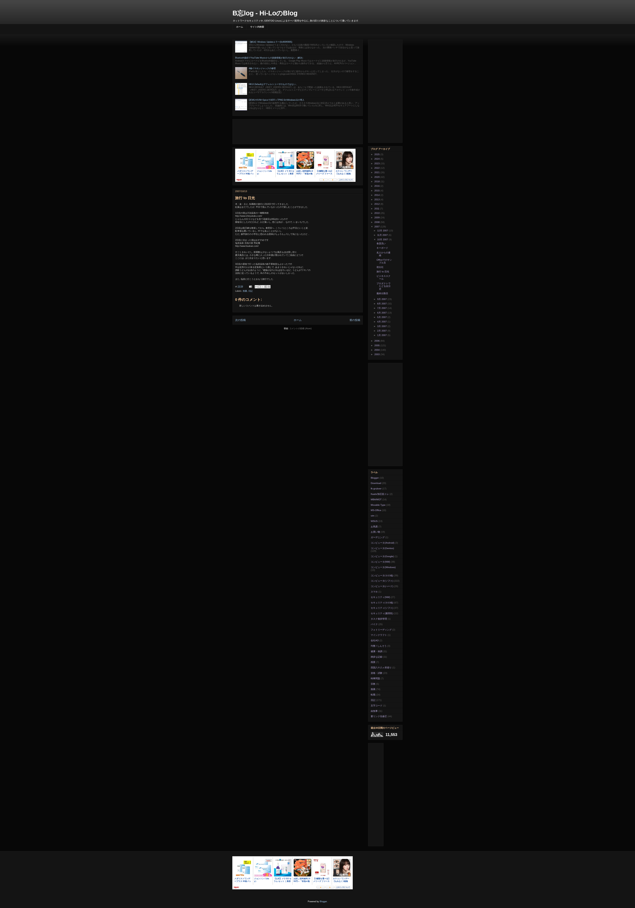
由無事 (374, 711)
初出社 (380, 267)
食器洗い (381, 243)
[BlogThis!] (259, 286)
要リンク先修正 (379, 716)
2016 (377, 186)
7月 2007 (382, 308)
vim (372, 515)
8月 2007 (382, 303)
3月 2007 (382, 326)
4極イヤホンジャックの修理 (262, 68)
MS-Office (376, 510)
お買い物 (375, 532)
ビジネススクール (383, 277)
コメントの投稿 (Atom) (300, 328)
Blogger (375, 477)
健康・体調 (376, 651)
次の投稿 (240, 320)
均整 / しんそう (379, 646)
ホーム (239, 26)
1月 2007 (382, 335)
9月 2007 (382, 299)
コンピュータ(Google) (382, 556)
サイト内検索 (257, 26)
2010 (377, 213)
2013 (377, 199)
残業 (373, 662)
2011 (377, 208)
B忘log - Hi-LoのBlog (265, 13)
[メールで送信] (256, 286)
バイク (374, 624)
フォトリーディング (381, 629)
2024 (377, 159)
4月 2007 (382, 321)
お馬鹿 (374, 526)
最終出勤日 (382, 293)
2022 (377, 168)
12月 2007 (383, 230)
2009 (377, 217)
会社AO (375, 640)
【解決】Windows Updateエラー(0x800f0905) (270, 42)
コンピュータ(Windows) (383, 567)
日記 (250, 291)
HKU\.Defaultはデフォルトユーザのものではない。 (273, 84)
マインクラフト (379, 635)
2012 (377, 204)
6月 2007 (382, 312)
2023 (377, 163)
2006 (377, 340)
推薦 (245, 291)
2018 (377, 181)
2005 (377, 345)
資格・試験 (376, 673)
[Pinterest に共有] (269, 286)
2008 (377, 222)
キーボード (382, 248)
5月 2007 (382, 317)
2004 (377, 350)
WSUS (374, 521)
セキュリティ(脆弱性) (382, 613)
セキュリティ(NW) (380, 597)
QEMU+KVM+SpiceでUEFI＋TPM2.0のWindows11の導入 (276, 100)
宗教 (373, 684)
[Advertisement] (297, 130)
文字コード (376, 705)
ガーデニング (378, 537)
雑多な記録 (376, 656)
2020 (377, 177)
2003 (377, 354)
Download (376, 483)
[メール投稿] (250, 286)
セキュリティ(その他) (382, 602)
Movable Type (378, 505)
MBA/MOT (376, 499)
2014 (377, 195)
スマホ (374, 591)
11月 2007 (382, 235)
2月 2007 (382, 330)
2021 (377, 172)
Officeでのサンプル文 (384, 261)
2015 (377, 190)
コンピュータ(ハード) (382, 586)
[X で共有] (262, 286)
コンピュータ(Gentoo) (382, 548)
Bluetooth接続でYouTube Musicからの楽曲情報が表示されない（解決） (269, 58)
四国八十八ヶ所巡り (381, 667)
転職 (373, 694)
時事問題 (375, 678)
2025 (377, 154)
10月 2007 (383, 239)
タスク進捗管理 (379, 618)
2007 (377, 226)
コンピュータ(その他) (382, 575)
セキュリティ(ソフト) (382, 608)
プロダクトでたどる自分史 (384, 286)
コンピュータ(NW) (380, 561)
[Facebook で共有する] (265, 286)
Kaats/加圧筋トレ (380, 494)
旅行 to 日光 (383, 271)
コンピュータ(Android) (382, 542)
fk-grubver (376, 488)
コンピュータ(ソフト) (382, 580)
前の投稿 (355, 320)
